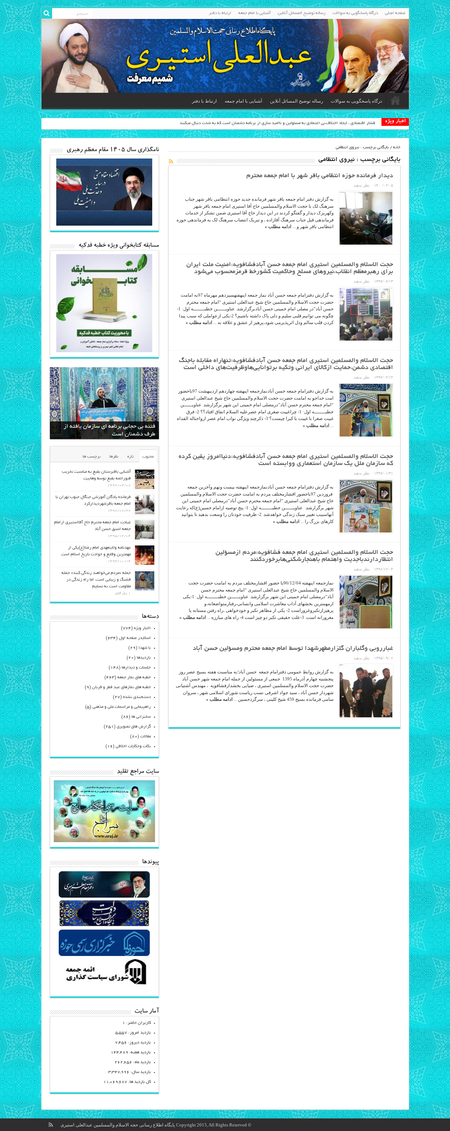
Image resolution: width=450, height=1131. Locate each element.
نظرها (113, 456)
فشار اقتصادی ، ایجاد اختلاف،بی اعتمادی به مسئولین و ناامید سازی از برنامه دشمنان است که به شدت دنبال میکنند (277, 123)
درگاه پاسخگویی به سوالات (355, 13)
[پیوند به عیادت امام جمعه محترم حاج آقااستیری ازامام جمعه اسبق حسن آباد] (144, 529)
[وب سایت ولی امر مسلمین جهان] (104, 896)
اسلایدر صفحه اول (135, 638)
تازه (130, 456)
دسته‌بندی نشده (137, 697)
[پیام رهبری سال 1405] (104, 224)
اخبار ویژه (142, 628)
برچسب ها (92, 456)
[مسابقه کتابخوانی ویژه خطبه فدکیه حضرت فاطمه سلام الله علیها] (104, 350)
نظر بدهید (361, 185)
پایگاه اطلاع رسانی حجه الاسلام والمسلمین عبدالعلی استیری (118, 1124)
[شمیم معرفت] (225, 56)
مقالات (145, 736)
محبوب (148, 456)
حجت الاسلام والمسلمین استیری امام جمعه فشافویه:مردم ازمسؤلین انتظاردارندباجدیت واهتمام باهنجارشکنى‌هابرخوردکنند (304, 556)
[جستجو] (46, 13)
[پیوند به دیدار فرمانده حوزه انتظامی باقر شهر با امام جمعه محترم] (366, 218)
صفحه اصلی (395, 13)
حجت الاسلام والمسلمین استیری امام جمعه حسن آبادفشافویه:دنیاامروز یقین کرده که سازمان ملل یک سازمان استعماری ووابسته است (286, 460)
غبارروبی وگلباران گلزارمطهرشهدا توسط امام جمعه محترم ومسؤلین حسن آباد (293, 648)
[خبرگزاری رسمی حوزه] (104, 955)
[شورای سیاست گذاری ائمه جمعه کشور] (104, 984)
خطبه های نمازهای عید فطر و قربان (121, 687)
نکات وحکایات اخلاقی (133, 746)
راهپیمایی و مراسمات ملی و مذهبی (121, 707)
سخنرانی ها (141, 717)
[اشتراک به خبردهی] (171, 161)
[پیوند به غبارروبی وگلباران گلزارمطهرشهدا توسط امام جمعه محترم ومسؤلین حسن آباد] (366, 691)
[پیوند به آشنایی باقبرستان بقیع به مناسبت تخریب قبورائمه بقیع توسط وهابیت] (144, 479)
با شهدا (145, 648)
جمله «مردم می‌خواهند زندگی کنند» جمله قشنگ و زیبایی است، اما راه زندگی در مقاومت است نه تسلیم (96, 580)
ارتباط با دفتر (220, 13)
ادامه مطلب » (278, 226)
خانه (396, 147)
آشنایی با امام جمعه (254, 13)
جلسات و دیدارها (136, 667)
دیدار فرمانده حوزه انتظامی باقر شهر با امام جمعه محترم (319, 176)
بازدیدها (144, 657)
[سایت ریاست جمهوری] (104, 926)
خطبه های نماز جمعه (134, 677)
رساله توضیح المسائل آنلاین (302, 13)
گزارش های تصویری (134, 726)
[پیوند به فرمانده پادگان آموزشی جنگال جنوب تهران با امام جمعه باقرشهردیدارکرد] (144, 504)
